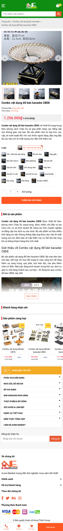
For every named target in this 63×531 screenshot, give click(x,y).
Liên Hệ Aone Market (15, 425)
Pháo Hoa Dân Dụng (14, 378)
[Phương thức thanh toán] (20, 512)
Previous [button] (4, 58)
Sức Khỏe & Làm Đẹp (14, 407)
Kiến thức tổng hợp (14, 419)
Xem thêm (31, 296)
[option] (31, 58)
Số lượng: (27, 191)
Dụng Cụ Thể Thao (13, 413)
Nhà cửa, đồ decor (13, 383)
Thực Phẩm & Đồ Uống (15, 401)
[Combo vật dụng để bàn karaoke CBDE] (31, 58)
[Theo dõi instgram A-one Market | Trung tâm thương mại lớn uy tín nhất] (19, 498)
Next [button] (58, 58)
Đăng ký (55, 438)
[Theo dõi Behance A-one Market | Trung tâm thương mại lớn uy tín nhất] (14, 498)
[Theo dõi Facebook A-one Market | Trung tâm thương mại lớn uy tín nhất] (2, 498)
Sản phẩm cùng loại (14, 318)
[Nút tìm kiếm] (59, 14)
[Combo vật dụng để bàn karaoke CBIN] (39, 334)
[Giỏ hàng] (58, 6)
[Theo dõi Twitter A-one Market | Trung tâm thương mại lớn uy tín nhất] (7, 498)
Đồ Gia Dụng (10, 389)
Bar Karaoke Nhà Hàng (16, 395)
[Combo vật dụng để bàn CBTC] (13, 334)
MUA (19, 357)
